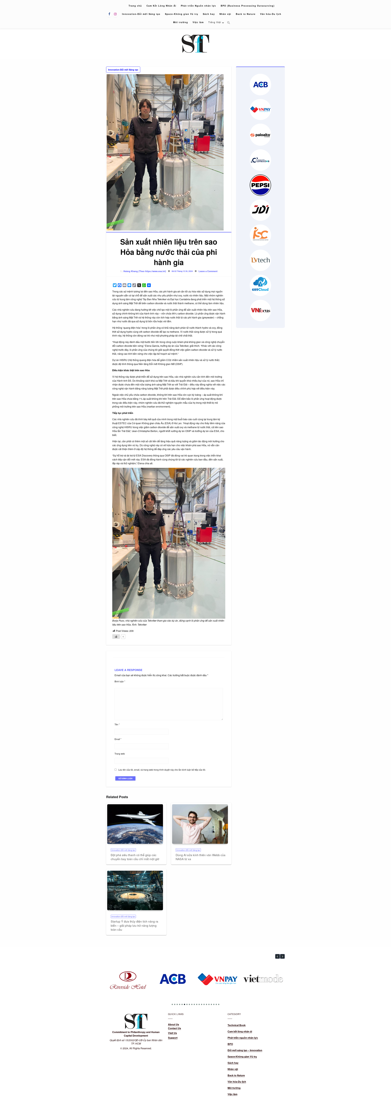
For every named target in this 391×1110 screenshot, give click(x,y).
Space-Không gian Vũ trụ (181, 13)
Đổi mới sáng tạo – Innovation (245, 1050)
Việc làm (198, 22)
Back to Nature (246, 13)
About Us (173, 1024)
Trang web (120, 753)
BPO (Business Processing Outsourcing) (248, 5)
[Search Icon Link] (228, 22)
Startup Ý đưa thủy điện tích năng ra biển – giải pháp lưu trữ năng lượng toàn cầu (134, 925)
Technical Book (237, 1025)
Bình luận (120, 681)
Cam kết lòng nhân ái (240, 1031)
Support (172, 1037)
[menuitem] (135, 6)
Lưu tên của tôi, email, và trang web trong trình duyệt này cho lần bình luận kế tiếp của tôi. (162, 769)
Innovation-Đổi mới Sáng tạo (141, 13)
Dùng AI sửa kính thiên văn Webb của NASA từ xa (200, 857)
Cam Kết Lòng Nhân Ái (161, 5)
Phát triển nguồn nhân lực (243, 1037)
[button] (277, 956)
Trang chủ (135, 5)
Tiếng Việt (214, 22)
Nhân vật (225, 13)
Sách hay (209, 13)
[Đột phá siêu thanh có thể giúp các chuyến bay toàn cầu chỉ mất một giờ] (135, 824)
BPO (230, 1044)
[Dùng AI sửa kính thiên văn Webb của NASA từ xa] (200, 824)
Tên (117, 724)
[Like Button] (116, 636)
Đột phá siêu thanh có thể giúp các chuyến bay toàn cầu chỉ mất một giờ (135, 857)
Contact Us (174, 1028)
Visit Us (172, 1033)
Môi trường (180, 22)
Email (118, 739)
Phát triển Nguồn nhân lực (198, 5)
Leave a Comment (208, 271)
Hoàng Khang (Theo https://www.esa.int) (144, 271)
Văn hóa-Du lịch (270, 13)
